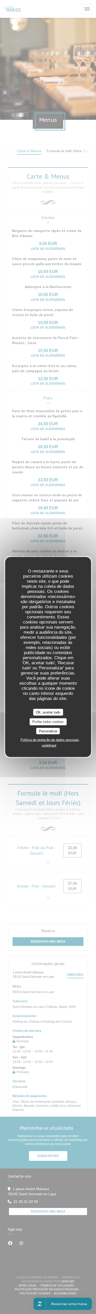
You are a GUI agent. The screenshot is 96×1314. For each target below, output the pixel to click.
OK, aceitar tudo (48, 712)
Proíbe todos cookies (48, 722)
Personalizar (48, 731)
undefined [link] (49, 745)
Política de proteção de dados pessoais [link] (49, 740)
